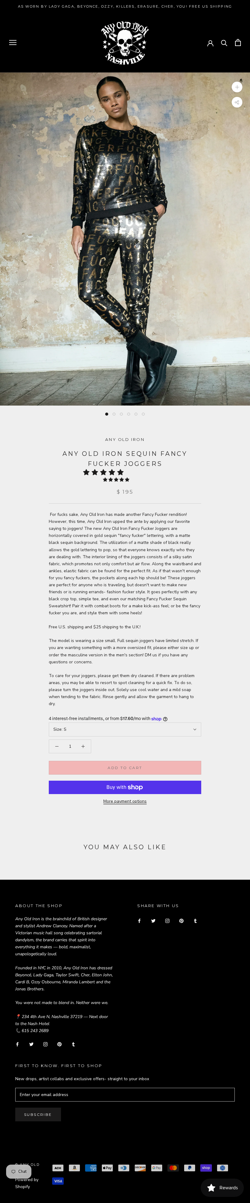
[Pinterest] (59, 1043)
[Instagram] (45, 1043)
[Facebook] (17, 1043)
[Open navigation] (12, 42)
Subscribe (38, 1114)
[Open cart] (238, 42)
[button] (105, 472)
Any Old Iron (125, 439)
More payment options (125, 801)
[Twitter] (31, 1043)
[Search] (224, 42)
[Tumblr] (73, 1043)
